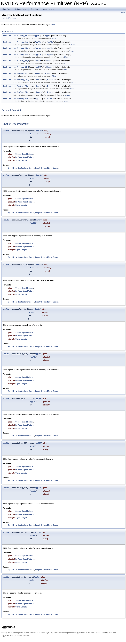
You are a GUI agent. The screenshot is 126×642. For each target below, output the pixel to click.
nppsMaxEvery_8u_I (20, 73)
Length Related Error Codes (46, 168)
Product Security (101, 633)
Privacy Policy (6, 633)
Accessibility (73, 633)
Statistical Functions (8, 18)
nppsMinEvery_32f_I (21, 61)
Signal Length (21, 160)
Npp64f (38, 67)
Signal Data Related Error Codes (21, 168)
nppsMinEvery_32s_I (21, 54)
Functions (122, 13)
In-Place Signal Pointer (24, 157)
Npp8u (36, 36)
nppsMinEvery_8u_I (20, 36)
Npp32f (38, 61)
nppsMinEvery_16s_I (21, 48)
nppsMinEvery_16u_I (21, 42)
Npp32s (38, 54)
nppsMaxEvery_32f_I (21, 99)
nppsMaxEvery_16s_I (21, 86)
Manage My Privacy (21, 633)
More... (53, 25)
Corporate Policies (86, 633)
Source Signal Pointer (24, 154)
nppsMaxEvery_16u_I (21, 80)
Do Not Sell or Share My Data (41, 633)
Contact (112, 633)
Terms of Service (60, 633)
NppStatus (6, 36)
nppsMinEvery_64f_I (21, 67)
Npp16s (38, 48)
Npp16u (38, 42)
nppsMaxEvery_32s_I (21, 92)
